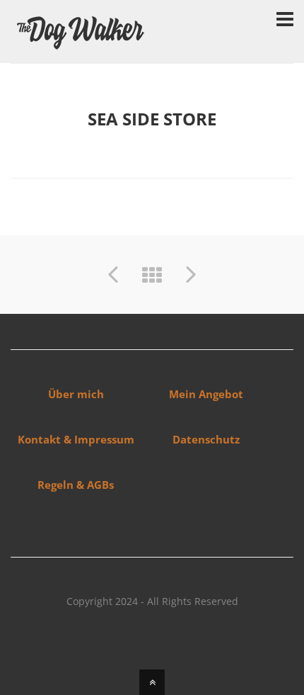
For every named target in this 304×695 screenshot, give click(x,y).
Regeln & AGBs (75, 485)
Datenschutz (206, 439)
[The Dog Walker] (81, 47)
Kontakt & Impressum (76, 439)
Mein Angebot (206, 394)
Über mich (76, 394)
